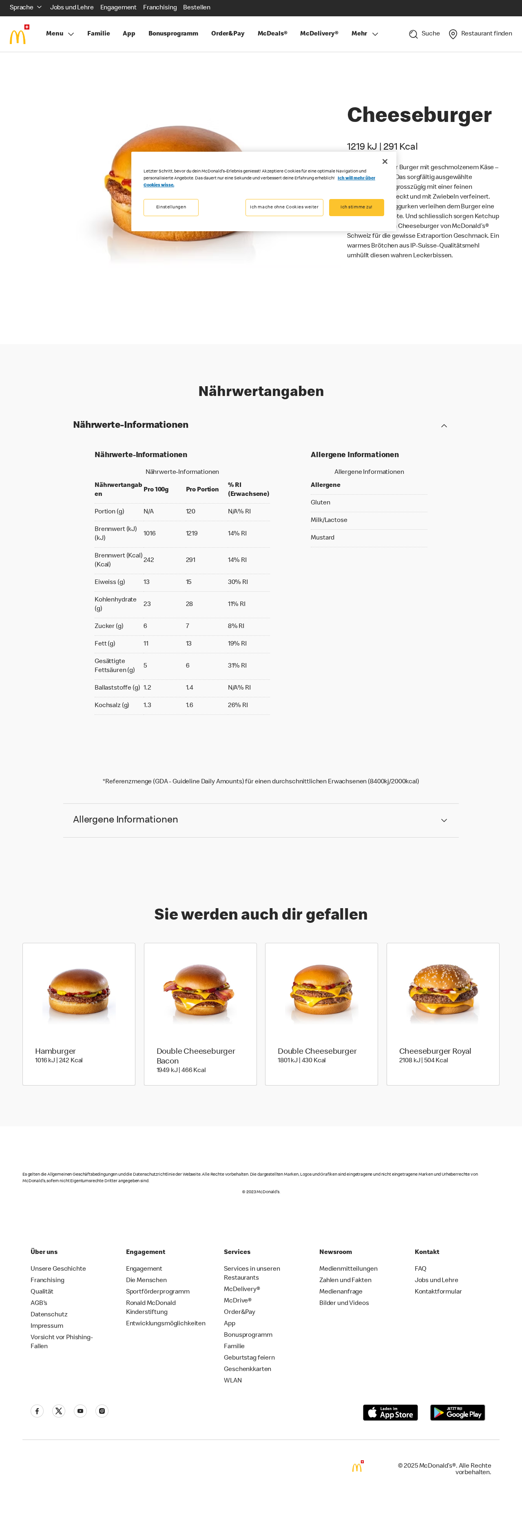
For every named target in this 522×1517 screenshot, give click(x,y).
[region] (263, 191)
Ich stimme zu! (357, 207)
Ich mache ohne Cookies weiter (284, 207)
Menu (54, 34)
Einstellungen (171, 207)
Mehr (359, 34)
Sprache (21, 8)
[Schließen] (385, 161)
